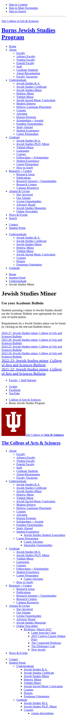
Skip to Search (17, 11)
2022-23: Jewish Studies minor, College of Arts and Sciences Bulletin (31, 362)
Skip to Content (18, 4)
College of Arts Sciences (25, 399)
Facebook (14, 390)
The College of (44, 434)
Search (13, 218)
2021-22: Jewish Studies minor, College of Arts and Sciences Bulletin (31, 371)
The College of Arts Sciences (20, 21)
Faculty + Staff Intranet (22, 380)
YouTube (14, 393)
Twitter (13, 386)
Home (12, 46)
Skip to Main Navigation (23, 8)
